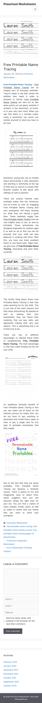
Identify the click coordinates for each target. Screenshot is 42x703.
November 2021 (11, 674)
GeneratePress (21, 699)
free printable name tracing (19, 526)
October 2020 (10, 686)
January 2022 (10, 666)
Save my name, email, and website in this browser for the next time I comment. (20, 621)
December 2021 (11, 670)
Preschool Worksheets (20, 4)
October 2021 (10, 678)
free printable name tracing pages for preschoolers (20, 533)
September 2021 (11, 682)
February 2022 (10, 662)
